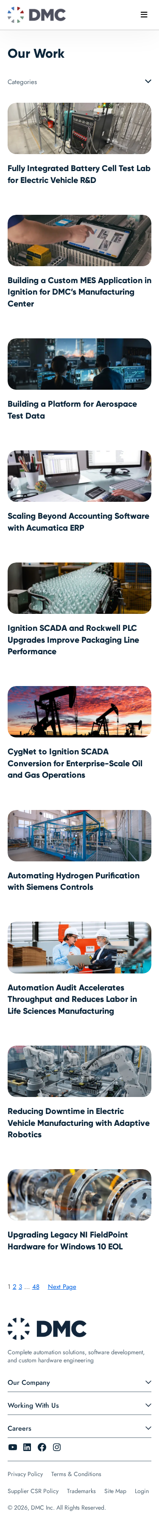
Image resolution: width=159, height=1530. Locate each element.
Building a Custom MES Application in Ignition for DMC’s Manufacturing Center (79, 292)
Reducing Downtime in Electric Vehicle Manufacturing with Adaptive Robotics (79, 1122)
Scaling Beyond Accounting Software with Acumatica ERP (78, 522)
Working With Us (33, 1405)
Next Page (62, 1286)
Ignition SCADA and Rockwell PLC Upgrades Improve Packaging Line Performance (73, 639)
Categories (22, 82)
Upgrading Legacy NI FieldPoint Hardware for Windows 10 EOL (68, 1240)
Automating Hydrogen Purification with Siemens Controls (73, 881)
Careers (19, 1428)
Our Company (29, 1382)
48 (35, 1286)
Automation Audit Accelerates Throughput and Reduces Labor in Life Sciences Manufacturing (72, 999)
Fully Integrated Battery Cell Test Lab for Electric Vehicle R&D (79, 174)
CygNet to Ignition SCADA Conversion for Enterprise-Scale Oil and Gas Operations (75, 763)
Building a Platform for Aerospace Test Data (72, 410)
